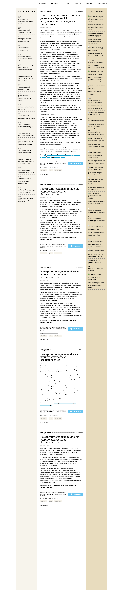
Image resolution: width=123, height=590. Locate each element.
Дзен (50, 170)
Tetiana (81, 11)
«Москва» (60, 206)
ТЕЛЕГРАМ (58, 170)
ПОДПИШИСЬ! (77, 163)
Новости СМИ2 (44, 174)
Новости (44, 170)
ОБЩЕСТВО (45, 11)
